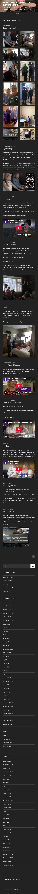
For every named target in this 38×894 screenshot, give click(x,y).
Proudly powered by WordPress (12, 889)
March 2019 (6, 635)
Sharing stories (8, 446)
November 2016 (8, 706)
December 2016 (8, 703)
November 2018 (8, 649)
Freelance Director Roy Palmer (16, 3)
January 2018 (7, 678)
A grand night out (9, 149)
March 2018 (6, 674)
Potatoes (6, 307)
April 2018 (6, 670)
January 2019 (7, 642)
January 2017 (7, 699)
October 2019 (7, 617)
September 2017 (8, 681)
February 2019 (7, 638)
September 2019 (8, 620)
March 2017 (6, 692)
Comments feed (7, 742)
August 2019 (7, 624)
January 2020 (7, 609)
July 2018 (5, 660)
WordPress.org (7, 746)
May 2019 (6, 631)
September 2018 (8, 656)
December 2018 (8, 645)
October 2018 (7, 653)
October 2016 (7, 710)
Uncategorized (7, 724)
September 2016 (8, 713)
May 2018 (6, 667)
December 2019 (8, 613)
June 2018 (6, 663)
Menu (20, 14)
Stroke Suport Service (11, 365)
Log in (4, 735)
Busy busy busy (8, 511)
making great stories (10, 486)
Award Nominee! (9, 245)
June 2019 (6, 627)
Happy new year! (9, 28)
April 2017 (6, 688)
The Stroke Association (11, 403)
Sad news (6, 199)
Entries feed (6, 739)
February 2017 (7, 696)
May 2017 (6, 685)
